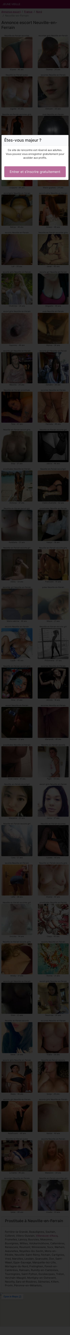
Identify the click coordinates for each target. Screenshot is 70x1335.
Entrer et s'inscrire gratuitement (35, 172)
